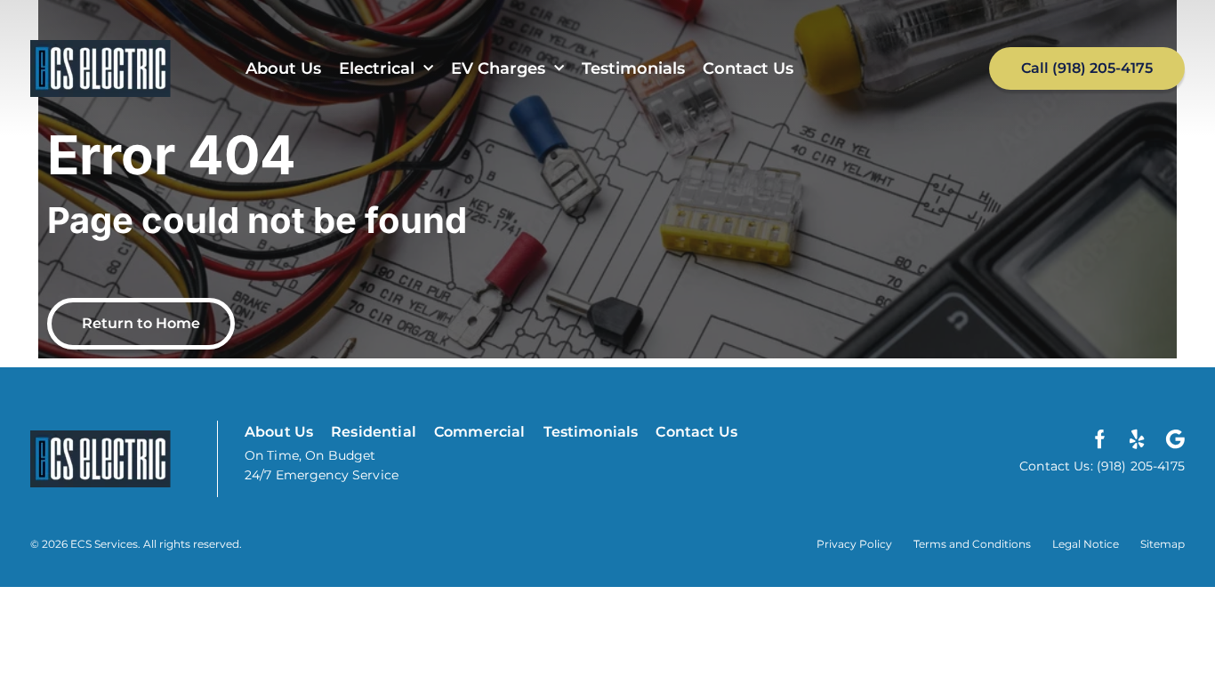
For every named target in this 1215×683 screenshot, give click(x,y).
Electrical (376, 68)
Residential (373, 431)
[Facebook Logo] (1100, 439)
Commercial (480, 431)
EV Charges (498, 68)
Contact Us (748, 68)
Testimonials (633, 68)
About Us (283, 68)
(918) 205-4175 (1139, 466)
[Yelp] (1137, 439)
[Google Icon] (1175, 439)
